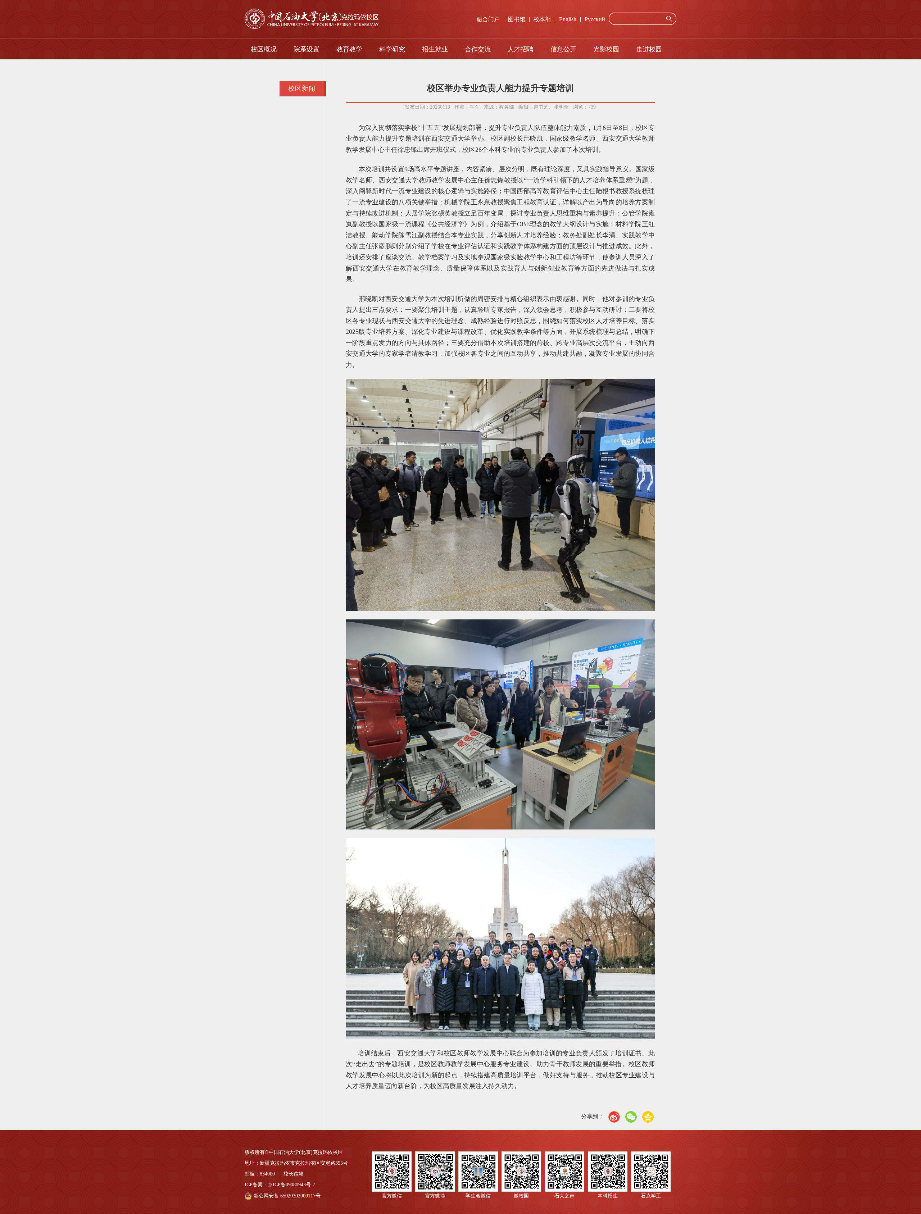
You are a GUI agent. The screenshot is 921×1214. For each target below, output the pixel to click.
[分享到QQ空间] (648, 1117)
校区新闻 (302, 88)
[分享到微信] (631, 1117)
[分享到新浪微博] (614, 1117)
